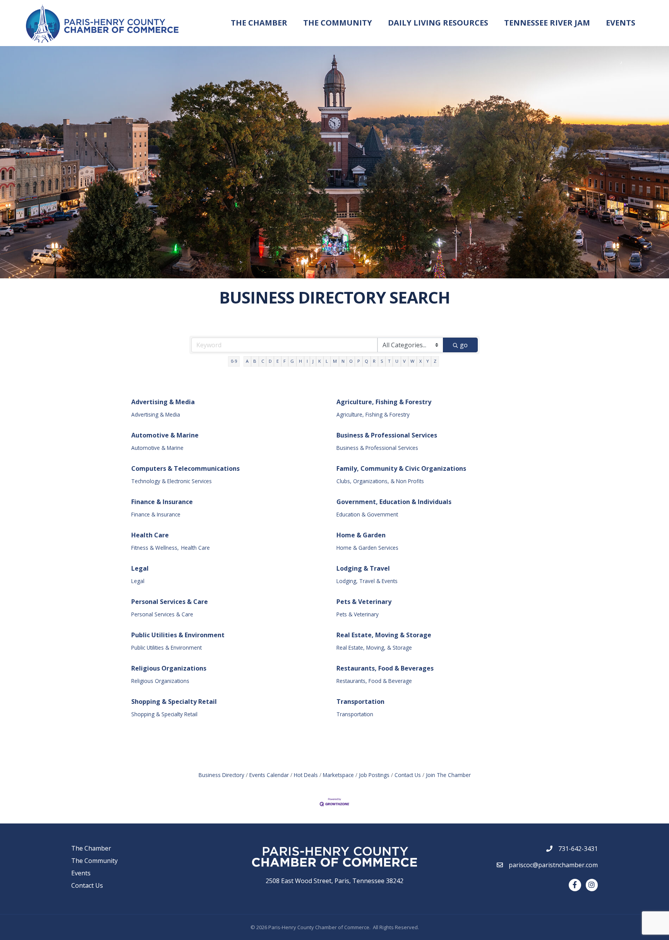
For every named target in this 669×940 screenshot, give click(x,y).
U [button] (396, 361)
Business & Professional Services (386, 435)
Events (620, 22)
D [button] (270, 361)
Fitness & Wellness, (155, 547)
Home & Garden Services (367, 547)
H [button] (300, 361)
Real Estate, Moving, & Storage (374, 647)
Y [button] (427, 361)
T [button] (389, 361)
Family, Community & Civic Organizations (401, 468)
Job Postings (374, 775)
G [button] (292, 361)
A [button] (247, 361)
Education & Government (367, 514)
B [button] (254, 361)
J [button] (313, 361)
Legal (140, 568)
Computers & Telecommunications (185, 468)
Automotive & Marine (165, 435)
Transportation (360, 701)
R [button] (374, 361)
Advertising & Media (163, 402)
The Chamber (259, 22)
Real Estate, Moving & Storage (383, 635)
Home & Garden (361, 535)
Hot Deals (306, 775)
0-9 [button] (234, 361)
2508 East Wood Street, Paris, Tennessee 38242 (334, 881)
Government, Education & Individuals (393, 501)
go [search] (464, 345)
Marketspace (338, 775)
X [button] (420, 361)
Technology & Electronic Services (171, 481)
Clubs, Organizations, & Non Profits (380, 481)
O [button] (351, 361)
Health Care (150, 535)
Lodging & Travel (363, 568)
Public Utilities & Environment (178, 635)
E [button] (277, 361)
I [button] (307, 361)
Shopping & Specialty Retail (174, 701)
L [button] (327, 361)
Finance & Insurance (162, 501)
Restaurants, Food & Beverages (385, 668)
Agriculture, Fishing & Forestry (383, 402)
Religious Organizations (168, 668)
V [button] (404, 361)
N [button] (343, 361)
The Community (337, 22)
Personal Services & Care (169, 601)
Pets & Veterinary (363, 601)
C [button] (262, 361)
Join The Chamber (448, 775)
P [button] (358, 361)
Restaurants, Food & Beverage (374, 680)
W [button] (412, 361)
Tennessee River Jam (547, 22)
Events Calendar (269, 775)
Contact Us (408, 775)
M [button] (335, 361)
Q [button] (366, 361)
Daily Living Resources (438, 22)
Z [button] (435, 361)
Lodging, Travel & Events (367, 581)
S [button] (382, 361)
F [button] (284, 361)
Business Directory (221, 775)
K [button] (319, 361)
